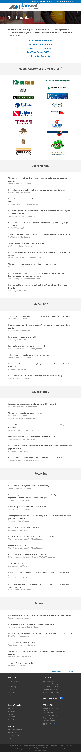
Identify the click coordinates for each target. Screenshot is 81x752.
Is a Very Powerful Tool (40, 52)
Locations (11, 692)
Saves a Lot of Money (40, 48)
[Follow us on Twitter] (51, 724)
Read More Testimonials (62, 671)
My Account (67, 1)
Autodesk (11, 719)
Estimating (12, 686)
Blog (9, 695)
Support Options (49, 681)
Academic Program (15, 730)
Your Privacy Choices (51, 698)
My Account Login (49, 695)
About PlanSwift (14, 681)
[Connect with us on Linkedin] (54, 724)
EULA (66, 746)
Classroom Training (50, 689)
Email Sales (48, 1)
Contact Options (49, 721)
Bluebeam (11, 717)
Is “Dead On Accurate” (40, 56)
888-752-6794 (37, 1)
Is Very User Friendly (39, 40)
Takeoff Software (14, 684)
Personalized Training (51, 686)
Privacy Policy (13, 746)
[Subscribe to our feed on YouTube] (44, 724)
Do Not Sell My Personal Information (31, 746)
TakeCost (11, 714)
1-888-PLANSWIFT (52, 715)
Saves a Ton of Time (40, 44)
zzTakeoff (11, 711)
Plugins (58, 1)
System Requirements (51, 692)
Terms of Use (49, 746)
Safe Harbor (59, 746)
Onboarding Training (50, 684)
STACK (10, 708)
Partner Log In (13, 735)
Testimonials (12, 689)
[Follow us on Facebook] (47, 724)
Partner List (12, 732)
